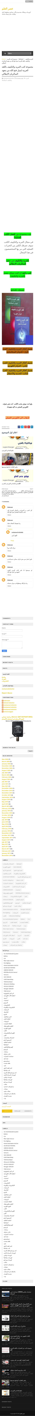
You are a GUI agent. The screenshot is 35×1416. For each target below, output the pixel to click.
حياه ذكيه (25, 938)
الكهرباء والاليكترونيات (16, 896)
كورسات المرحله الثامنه (18, 886)
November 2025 (7, 768)
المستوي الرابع (7, 870)
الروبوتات (11, 938)
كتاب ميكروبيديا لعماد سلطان (18, 1370)
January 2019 (6, 811)
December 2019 (7, 790)
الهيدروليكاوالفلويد (7, 903)
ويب (25, 926)
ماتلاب (23, 942)
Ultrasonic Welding (14, 916)
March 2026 (5, 761)
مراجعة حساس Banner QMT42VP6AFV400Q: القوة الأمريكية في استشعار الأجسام (17, 718)
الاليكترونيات (5, 681)
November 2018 (7, 813)
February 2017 (6, 851)
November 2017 (7, 833)
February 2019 (6, 808)
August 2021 (6, 779)
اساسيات (18, 890)
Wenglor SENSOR (25, 909)
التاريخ (4, 938)
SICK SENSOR (17, 867)
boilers (23, 919)
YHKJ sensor (6, 932)
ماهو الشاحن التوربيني (8, 450)
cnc (29, 919)
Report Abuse (7, 693)
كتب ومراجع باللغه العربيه (24, 877)
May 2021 (5, 786)
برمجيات (5, 896)
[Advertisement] (17, 32)
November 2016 (7, 855)
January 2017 (6, 853)
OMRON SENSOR (8, 890)
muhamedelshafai (8, 689)
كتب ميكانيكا (6, 926)
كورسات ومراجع (7, 906)
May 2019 (5, 802)
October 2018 (6, 815)
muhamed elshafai (17, 532)
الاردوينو (5, 922)
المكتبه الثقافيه (20, 899)
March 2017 (5, 849)
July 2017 (5, 842)
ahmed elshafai (9, 703)
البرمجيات (15, 913)
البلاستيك (26, 935)
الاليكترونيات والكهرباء (19, 873)
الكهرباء (4, 679)
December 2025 (7, 766)
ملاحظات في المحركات (16, 945)
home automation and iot (10, 909)
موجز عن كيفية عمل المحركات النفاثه (20, 1316)
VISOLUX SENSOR (8, 899)
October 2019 (6, 795)
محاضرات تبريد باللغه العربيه (18, 1326)
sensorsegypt (8, 712)
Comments (28, 1111)
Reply (9, 515)
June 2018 (5, 822)
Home (3, 59)
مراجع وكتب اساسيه (8, 880)
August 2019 (6, 799)
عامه (26, 896)
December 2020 (7, 788)
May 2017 (5, 844)
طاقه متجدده (15, 942)
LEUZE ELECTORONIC (9, 877)
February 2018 (6, 829)
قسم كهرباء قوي (18, 870)
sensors (15, 932)
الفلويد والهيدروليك (8, 893)
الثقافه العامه (13, 922)
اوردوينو (17, 903)
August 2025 (6, 770)
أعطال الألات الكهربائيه (9, 935)
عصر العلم (7, 8)
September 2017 (7, 837)
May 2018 (5, 824)
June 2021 (5, 784)
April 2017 (5, 846)
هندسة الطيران (25, 913)
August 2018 (6, 817)
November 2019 (7, 793)
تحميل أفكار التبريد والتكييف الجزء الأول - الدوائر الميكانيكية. (18, 350)
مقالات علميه (17, 906)
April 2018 (5, 826)
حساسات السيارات (8, 883)
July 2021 (5, 781)
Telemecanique (21, 929)
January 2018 (6, 831)
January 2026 (6, 764)
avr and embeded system (10, 919)
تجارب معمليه (19, 880)
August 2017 (6, 840)
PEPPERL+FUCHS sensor (22, 893)
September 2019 (7, 797)
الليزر (18, 938)
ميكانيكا (4, 677)
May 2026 (5, 759)
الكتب (4, 916)
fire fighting (6, 913)
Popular (17, 1111)
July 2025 (5, 773)
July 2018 (5, 820)
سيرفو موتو (6, 942)
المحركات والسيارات (8, 864)
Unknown (10, 507)
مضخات (5, 945)
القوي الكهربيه (6, 867)
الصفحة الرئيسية (6, 1106)
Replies (10, 529)
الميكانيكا (21, 59)
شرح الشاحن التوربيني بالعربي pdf (11, 483)
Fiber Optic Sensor (8, 929)
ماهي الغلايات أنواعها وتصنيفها (10, 467)
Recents (7, 1111)
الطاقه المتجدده (24, 922)
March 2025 (5, 775)
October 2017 (6, 835)
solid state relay (26, 932)
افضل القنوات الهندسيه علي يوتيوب (19, 1360)
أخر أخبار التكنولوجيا (21, 883)
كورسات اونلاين (27, 903)
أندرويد (19, 935)
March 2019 (5, 806)
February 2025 (6, 777)
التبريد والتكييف (29, 59)
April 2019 (5, 804)
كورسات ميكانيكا (17, 926)
